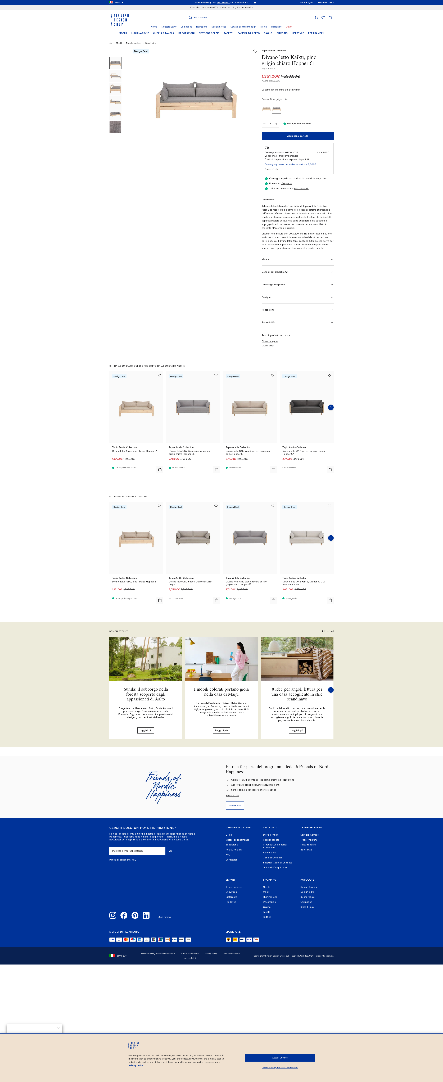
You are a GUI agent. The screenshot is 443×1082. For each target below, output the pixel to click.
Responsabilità (271, 839)
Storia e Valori (270, 834)
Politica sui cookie (231, 953)
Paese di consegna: (120, 859)
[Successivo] (331, 690)
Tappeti (228, 33)
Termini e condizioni (189, 953)
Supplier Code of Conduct (277, 862)
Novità (154, 26)
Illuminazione (140, 33)
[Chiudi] (58, 1028)
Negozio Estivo (169, 26)
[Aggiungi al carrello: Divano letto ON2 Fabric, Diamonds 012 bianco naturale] (330, 600)
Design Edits (307, 891)
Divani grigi (268, 345)
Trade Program (308, 839)
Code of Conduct (272, 857)
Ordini (229, 834)
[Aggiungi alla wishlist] (255, 51)
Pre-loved (231, 901)
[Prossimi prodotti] (331, 407)
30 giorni (287, 183)
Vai (170, 850)
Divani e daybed (133, 43)
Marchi (263, 26)
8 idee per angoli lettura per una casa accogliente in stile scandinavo (297, 694)
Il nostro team (308, 844)
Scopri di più (232, 795)
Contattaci (231, 859)
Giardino (282, 33)
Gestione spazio (209, 33)
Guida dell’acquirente (275, 867)
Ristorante (231, 896)
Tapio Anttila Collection (274, 50)
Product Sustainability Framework (275, 846)
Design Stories (218, 26)
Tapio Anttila (268, 68)
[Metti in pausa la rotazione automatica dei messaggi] (255, 2)
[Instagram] (112, 915)
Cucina (267, 907)
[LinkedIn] (146, 915)
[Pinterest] (135, 915)
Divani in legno (270, 341)
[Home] (110, 43)
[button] (316, 18)
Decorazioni (186, 33)
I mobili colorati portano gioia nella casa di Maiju (221, 691)
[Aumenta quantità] (276, 124)
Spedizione (232, 844)
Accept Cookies (280, 1057)
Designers (276, 26)
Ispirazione (201, 26)
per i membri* (301, 188)
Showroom (231, 891)
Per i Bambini (316, 33)
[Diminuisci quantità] (264, 124)
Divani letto (150, 43)
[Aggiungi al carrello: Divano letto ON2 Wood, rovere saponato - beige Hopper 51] (273, 469)
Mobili (123, 33)
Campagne (186, 26)
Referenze (306, 849)
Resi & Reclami (234, 849)
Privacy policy (211, 953)
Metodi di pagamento (237, 839)
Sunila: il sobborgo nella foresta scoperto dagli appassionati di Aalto (146, 694)
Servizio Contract (309, 834)
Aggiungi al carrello (297, 135)
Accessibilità (190, 958)
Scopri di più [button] (271, 169)
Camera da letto (249, 33)
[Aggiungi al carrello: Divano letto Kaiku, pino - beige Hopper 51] (159, 469)
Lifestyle (298, 33)
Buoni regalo (307, 896)
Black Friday (307, 907)
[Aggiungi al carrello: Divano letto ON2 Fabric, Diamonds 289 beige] (216, 600)
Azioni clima (269, 852)
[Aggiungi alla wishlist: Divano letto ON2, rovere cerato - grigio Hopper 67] (329, 375)
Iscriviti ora (235, 805)
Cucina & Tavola (163, 33)
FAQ (228, 854)
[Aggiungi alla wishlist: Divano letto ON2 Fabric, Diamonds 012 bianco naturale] (329, 506)
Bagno (268, 33)
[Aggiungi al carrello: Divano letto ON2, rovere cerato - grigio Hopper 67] (330, 469)
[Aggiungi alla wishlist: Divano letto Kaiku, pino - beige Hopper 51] (159, 375)
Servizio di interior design (243, 26)
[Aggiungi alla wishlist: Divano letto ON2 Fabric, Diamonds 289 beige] (216, 506)
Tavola (266, 912)
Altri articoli (328, 631)
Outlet (289, 26)
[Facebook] (123, 915)
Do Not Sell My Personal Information (158, 953)
